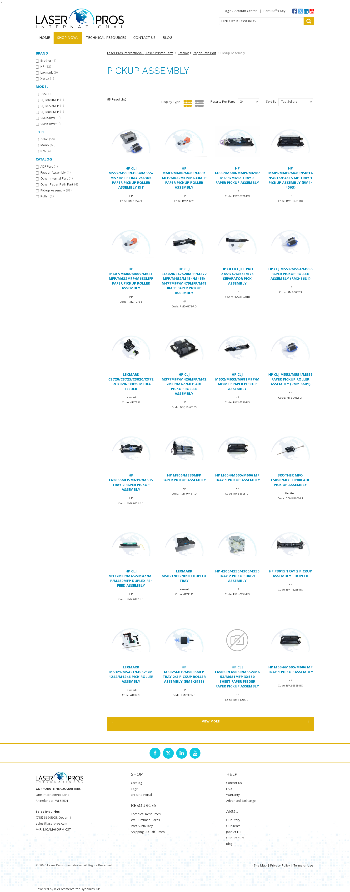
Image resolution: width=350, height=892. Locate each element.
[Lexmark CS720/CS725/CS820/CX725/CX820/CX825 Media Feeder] (131, 347)
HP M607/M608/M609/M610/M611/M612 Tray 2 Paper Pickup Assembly (237, 176)
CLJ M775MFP (52, 106)
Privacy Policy (280, 865)
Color (47, 139)
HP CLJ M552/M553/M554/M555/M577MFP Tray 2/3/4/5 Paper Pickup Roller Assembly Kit (131, 178)
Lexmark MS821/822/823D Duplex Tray (184, 576)
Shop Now (67, 38)
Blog (167, 38)
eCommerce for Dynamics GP (78, 889)
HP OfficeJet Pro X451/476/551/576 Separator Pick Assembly (237, 276)
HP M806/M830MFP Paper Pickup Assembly (184, 478)
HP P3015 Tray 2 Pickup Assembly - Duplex (290, 574)
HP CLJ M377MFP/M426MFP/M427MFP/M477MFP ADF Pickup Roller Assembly (184, 384)
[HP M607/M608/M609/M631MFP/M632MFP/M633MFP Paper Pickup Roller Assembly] (184, 141)
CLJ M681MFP (52, 100)
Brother (48, 61)
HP (45, 67)
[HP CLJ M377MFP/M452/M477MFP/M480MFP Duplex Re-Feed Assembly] (131, 544)
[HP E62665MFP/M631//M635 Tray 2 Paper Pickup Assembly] (131, 448)
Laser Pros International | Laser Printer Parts (140, 53)
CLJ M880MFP (52, 112)
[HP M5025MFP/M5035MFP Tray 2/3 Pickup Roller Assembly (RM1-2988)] (184, 640)
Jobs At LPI (233, 832)
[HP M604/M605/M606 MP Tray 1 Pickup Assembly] (237, 448)
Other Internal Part (56, 178)
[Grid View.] (186, 104)
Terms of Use (303, 865)
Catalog (183, 53)
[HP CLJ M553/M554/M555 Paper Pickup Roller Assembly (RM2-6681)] (290, 242)
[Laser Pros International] (80, 18)
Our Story (233, 820)
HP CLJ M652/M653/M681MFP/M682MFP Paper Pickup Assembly (237, 382)
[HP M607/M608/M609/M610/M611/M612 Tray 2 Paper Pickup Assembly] (237, 141)
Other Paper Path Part (59, 184)
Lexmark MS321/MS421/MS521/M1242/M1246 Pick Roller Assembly (131, 675)
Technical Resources (106, 38)
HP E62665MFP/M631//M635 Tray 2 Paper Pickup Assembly (131, 483)
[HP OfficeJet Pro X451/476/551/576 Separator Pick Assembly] (237, 242)
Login (135, 789)
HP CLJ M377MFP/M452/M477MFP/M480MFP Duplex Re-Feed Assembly (131, 579)
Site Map (260, 865)
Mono (47, 145)
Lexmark (49, 72)
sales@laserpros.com (51, 824)
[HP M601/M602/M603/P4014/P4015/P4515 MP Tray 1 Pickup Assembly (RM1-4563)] (290, 141)
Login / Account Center (240, 11)
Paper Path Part (204, 53)
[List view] (198, 104)
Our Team (233, 826)
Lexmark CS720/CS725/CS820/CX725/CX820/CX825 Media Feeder (131, 382)
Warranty (233, 795)
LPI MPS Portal (141, 795)
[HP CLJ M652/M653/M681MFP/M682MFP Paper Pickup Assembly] (237, 347)
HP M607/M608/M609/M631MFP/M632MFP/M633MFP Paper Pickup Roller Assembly (184, 178)
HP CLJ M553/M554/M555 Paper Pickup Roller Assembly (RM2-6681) (290, 274)
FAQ (229, 789)
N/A (45, 151)
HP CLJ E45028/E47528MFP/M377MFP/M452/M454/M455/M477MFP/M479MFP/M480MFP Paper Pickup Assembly (184, 281)
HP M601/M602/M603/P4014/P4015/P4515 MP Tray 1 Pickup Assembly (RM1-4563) (290, 178)
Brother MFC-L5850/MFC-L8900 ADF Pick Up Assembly (290, 480)
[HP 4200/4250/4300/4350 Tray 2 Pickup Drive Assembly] (237, 544)
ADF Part (49, 167)
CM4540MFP (51, 124)
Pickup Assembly (56, 190)
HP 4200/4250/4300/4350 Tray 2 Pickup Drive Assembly (237, 576)
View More (211, 721)
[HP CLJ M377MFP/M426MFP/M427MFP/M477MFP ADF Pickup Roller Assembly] (184, 347)
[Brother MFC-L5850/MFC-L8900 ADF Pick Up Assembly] (290, 448)
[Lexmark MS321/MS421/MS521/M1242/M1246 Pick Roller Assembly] (131, 640)
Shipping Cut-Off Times (148, 832)
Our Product (235, 838)
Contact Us (144, 38)
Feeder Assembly (55, 172)
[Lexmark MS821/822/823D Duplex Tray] (184, 544)
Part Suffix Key (274, 11)
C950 (46, 94)
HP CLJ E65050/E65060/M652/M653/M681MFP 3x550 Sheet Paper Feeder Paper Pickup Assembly (237, 677)
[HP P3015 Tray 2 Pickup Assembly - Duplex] (290, 544)
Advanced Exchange (241, 801)
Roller (47, 196)
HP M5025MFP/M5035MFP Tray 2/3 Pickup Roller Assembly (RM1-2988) (184, 675)
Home (44, 38)
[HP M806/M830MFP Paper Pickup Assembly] (184, 448)
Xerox (47, 78)
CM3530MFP (51, 118)
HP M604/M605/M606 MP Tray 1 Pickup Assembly (237, 478)
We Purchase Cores (145, 820)
